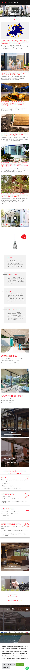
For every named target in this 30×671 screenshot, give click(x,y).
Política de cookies (15, 618)
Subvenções (15, 620)
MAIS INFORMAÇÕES (12, 432)
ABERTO (24, 224)
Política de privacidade (15, 616)
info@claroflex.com (15, 637)
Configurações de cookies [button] (9, 664)
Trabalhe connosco (15, 624)
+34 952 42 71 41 (15, 635)
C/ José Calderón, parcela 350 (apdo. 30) (15, 640)
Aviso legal (15, 614)
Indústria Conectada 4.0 (15, 622)
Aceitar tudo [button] (20, 664)
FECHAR (6, 224)
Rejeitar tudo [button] (6, 667)
